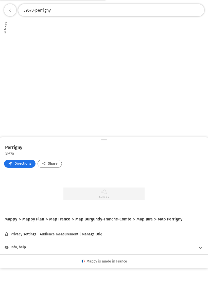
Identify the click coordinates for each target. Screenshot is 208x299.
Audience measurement (59, 234)
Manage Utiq (92, 234)
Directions (22, 163)
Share (53, 163)
